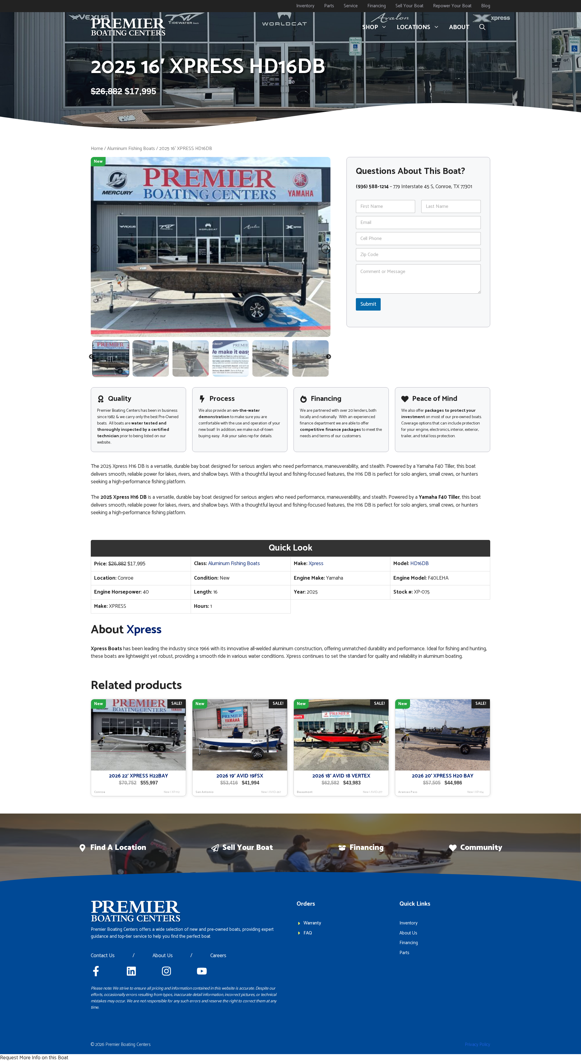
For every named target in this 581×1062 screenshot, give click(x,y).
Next (329, 358)
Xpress (316, 563)
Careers (218, 956)
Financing (376, 6)
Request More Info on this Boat (34, 1058)
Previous (91, 358)
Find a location (118, 847)
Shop (370, 27)
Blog (485, 6)
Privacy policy (477, 1044)
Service (351, 6)
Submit (368, 304)
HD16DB (419, 563)
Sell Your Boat (409, 6)
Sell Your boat (247, 847)
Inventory (305, 6)
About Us (163, 956)
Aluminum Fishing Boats (131, 148)
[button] (482, 27)
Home (97, 148)
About (459, 27)
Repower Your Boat (452, 6)
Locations (413, 27)
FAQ (308, 933)
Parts (329, 6)
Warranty (312, 923)
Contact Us (103, 956)
